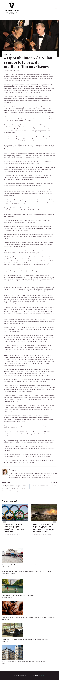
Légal (43, 675)
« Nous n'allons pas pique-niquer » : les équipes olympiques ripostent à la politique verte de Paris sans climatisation (14, 527)
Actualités (7, 54)
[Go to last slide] (4, 521)
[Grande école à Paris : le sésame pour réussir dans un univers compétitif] (29, 630)
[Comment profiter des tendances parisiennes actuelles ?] (29, 555)
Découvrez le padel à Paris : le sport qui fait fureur (18, 595)
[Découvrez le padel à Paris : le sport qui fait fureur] (29, 586)
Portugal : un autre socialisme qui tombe (44, 484)
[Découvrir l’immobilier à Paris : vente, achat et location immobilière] (29, 652)
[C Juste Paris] (12, 8)
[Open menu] (56, 8)
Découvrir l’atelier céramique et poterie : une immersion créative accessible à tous (28, 617)
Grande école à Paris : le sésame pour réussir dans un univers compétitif (25, 639)
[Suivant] (54, 521)
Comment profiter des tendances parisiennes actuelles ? (20, 565)
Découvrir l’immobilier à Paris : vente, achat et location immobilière (23, 662)
